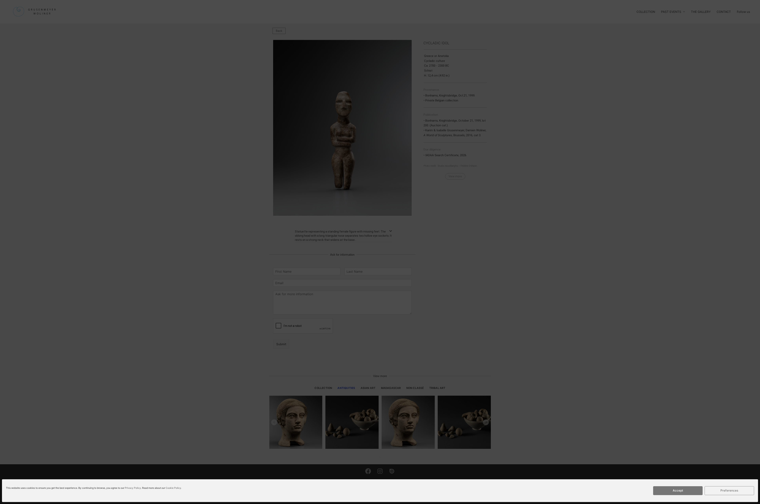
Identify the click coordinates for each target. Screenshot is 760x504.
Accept (678, 491)
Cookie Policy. (174, 487)
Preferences (729, 491)
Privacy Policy (133, 487)
